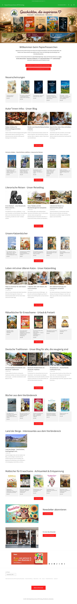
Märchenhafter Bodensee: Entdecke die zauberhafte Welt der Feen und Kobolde (51, 414)
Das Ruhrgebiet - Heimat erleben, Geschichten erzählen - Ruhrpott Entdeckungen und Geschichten (51, 171)
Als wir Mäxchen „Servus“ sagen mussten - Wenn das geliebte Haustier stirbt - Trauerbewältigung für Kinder (12, 253)
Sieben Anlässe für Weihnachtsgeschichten (13, 128)
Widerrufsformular (38, 587)
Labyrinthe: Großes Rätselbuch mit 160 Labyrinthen (10, 331)
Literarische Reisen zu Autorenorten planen (57, 207)
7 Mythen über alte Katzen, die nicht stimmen (37, 287)
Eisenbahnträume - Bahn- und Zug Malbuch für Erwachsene (37, 490)
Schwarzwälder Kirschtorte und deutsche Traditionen (15, 368)
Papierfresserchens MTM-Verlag (13, 578)
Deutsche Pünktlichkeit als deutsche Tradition (36, 368)
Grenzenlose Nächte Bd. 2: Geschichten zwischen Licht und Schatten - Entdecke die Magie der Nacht (52, 97)
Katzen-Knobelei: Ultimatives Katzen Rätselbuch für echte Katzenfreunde (52, 252)
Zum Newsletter (48, 513)
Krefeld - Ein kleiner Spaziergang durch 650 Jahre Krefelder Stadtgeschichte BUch (65, 171)
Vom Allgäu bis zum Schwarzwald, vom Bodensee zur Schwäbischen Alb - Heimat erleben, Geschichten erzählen (12, 415)
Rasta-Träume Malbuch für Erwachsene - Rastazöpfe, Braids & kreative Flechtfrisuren (24, 491)
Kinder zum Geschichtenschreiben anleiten (38, 128)
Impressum (56, 578)
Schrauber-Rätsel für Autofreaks (63, 331)
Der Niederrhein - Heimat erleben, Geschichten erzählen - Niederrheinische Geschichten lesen (11, 171)
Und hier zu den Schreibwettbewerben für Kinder (38, 68)
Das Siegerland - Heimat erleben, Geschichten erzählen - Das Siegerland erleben (37, 171)
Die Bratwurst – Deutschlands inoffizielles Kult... (59, 368)
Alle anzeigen (38, 145)
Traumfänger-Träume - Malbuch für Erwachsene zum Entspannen (52, 490)
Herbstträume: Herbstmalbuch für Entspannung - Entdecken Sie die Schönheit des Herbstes (12, 491)
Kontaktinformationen (49, 578)
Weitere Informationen (49, 535)
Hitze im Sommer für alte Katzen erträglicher (15, 287)
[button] (2, 5)
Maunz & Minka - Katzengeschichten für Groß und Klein (65, 252)
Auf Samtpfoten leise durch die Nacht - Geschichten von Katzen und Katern (38, 252)
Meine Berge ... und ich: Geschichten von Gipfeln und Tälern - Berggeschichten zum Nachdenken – (65, 97)
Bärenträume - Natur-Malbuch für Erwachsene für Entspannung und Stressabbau (65, 491)
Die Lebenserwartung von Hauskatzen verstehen (58, 287)
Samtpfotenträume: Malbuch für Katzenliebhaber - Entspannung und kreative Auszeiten (25, 253)
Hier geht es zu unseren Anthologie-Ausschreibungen (38, 65)
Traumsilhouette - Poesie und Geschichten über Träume (38, 96)
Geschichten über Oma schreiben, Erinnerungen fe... (60, 128)
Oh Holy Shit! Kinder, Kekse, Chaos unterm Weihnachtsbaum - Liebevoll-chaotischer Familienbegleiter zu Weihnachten (38, 333)
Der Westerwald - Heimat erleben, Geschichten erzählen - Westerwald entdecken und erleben (24, 171)
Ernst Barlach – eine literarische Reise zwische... (15, 207)
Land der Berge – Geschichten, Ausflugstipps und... (15, 450)
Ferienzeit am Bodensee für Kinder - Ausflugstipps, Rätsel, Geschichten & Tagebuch (38, 415)
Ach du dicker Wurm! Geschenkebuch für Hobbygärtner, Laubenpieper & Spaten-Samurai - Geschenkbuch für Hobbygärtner (25, 333)
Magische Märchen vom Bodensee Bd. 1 (64, 414)
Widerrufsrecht (36, 578)
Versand (43, 578)
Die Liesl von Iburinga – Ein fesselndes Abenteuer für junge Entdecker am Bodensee (25, 415)
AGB (40, 578)
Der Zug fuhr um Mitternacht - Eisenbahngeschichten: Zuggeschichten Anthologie (25, 96)
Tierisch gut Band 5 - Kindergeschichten (10, 96)
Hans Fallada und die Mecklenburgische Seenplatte (37, 207)
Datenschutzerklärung (28, 578)
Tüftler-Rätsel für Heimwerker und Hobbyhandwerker (52, 331)
